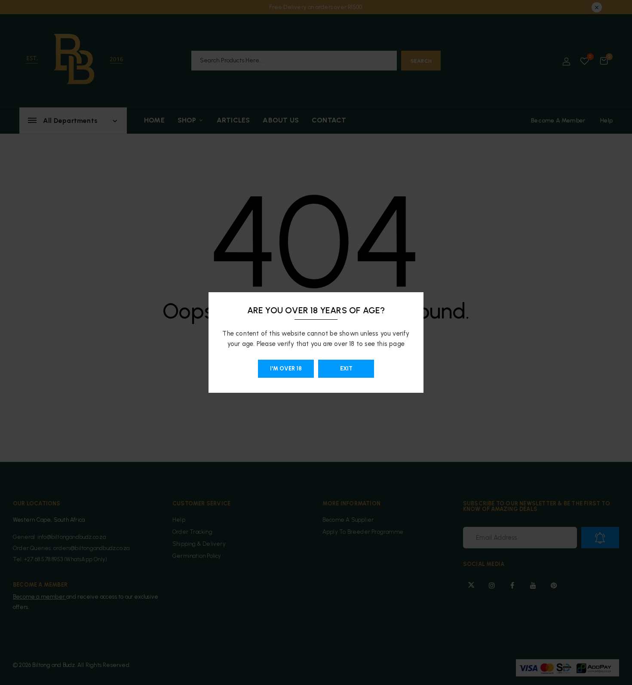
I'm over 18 (286, 368)
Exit (346, 368)
